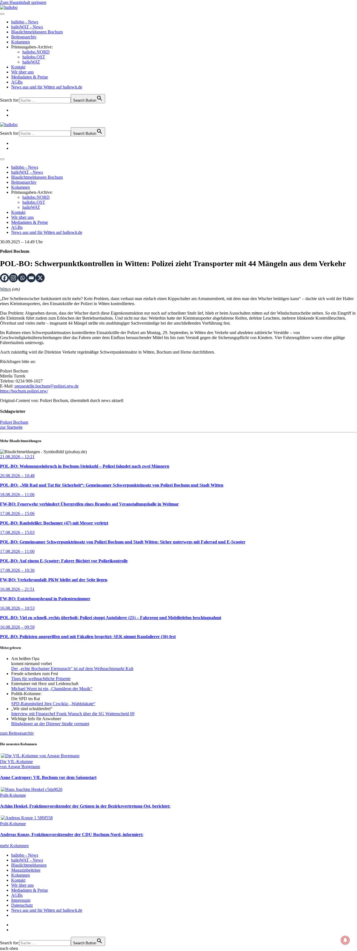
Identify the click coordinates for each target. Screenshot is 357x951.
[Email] (31, 277)
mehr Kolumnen (14, 845)
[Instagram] (13, 277)
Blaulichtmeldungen (29, 865)
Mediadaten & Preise (29, 77)
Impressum (20, 900)
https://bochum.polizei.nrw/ (24, 391)
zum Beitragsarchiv (17, 733)
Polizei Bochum (14, 422)
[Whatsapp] (22, 277)
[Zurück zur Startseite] (9, 7)
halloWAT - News (27, 26)
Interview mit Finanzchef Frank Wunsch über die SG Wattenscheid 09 (72, 713)
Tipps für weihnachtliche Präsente (41, 678)
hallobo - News (24, 21)
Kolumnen (20, 42)
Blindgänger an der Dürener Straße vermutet (50, 723)
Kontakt (18, 67)
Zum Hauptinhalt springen (23, 2)
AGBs (17, 82)
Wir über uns (22, 72)
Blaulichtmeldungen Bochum (37, 32)
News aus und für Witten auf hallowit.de (46, 87)
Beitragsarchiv (24, 37)
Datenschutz (22, 905)
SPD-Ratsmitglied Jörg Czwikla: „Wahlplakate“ (53, 703)
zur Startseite (11, 427)
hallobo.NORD (36, 52)
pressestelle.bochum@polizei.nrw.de (47, 386)
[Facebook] (4, 277)
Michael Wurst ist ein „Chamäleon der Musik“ (51, 688)
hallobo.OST (33, 57)
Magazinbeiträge (25, 870)
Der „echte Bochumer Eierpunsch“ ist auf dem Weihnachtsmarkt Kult (72, 668)
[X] (40, 277)
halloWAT (31, 62)
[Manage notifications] (345, 940)
